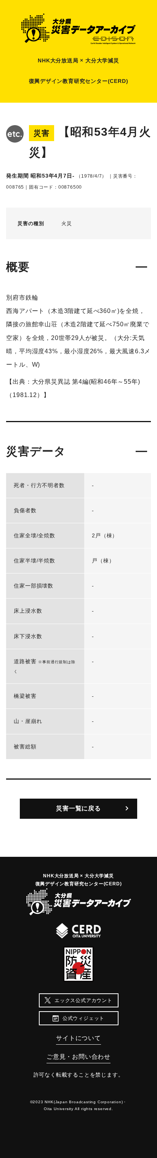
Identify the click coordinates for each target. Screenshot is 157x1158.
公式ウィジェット (83, 1018)
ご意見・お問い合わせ (78, 1056)
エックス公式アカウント (83, 1000)
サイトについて (78, 1038)
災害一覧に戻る (78, 808)
